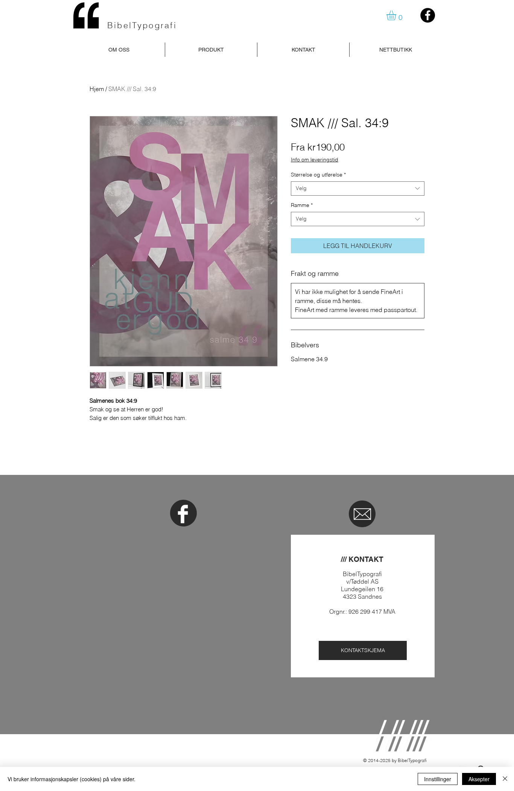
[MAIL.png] (362, 514)
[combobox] (357, 188)
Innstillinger (437, 779)
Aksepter (479, 779)
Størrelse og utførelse (318, 174)
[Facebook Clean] (182, 514)
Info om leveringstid (314, 159)
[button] (397, 15)
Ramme (302, 205)
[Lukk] (504, 779)
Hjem (97, 89)
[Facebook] (427, 15)
